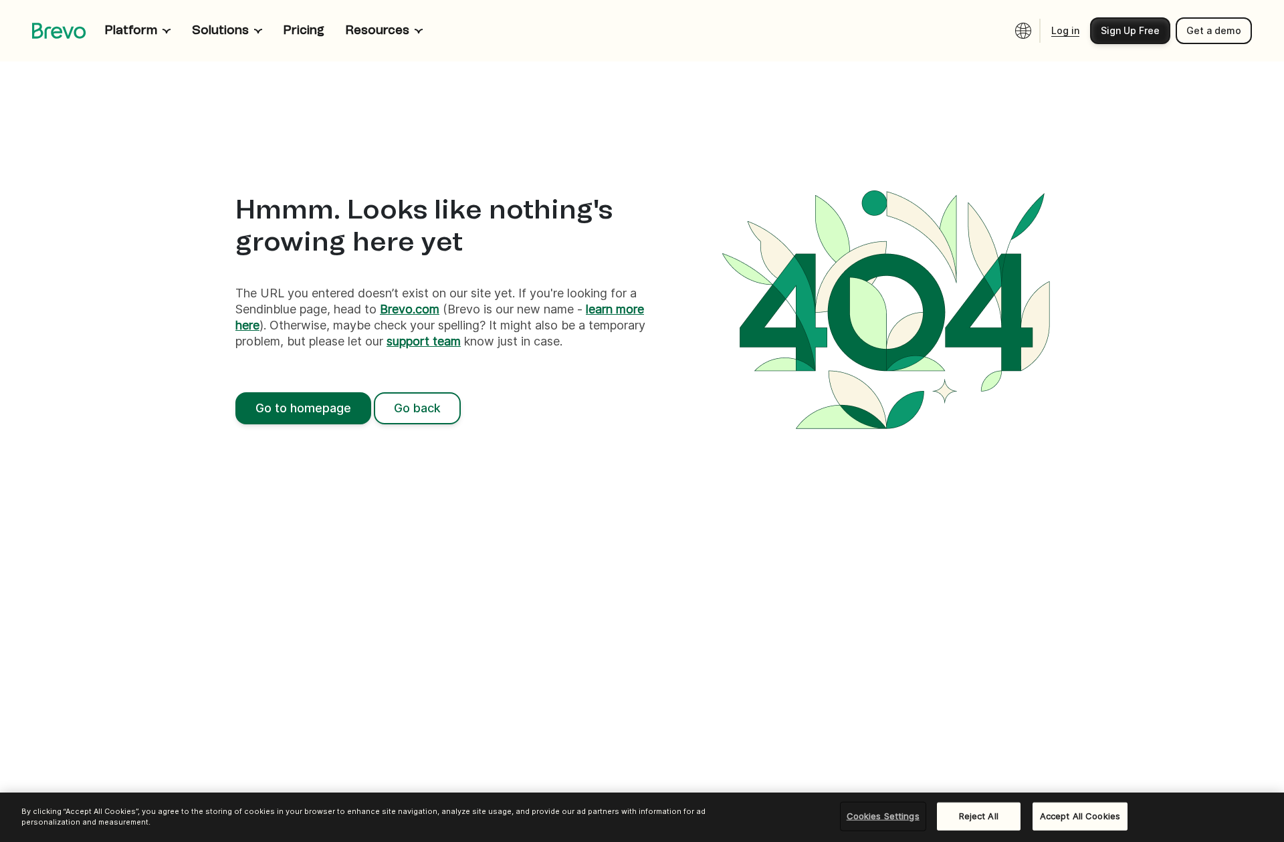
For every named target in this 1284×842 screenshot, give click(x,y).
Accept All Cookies (1080, 816)
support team (424, 341)
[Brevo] (59, 31)
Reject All (978, 816)
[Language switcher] (1023, 31)
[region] (642, 817)
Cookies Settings (883, 816)
